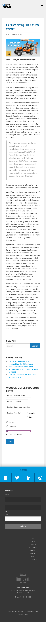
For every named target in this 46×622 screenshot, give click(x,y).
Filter (10, 441)
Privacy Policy (23, 615)
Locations (33, 548)
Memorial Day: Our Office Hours (21, 366)
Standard (12, 427)
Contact (33, 559)
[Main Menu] (42, 6)
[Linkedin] (29, 477)
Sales (33, 541)
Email (8, 514)
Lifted (11, 422)
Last (6, 511)
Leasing (33, 550)
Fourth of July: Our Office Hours (20, 364)
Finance (33, 553)
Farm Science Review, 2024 (18, 361)
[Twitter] (17, 477)
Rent (33, 538)
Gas (30, 417)
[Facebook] (6, 477)
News (33, 556)
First (6, 503)
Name (7, 494)
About (33, 545)
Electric (32, 413)
